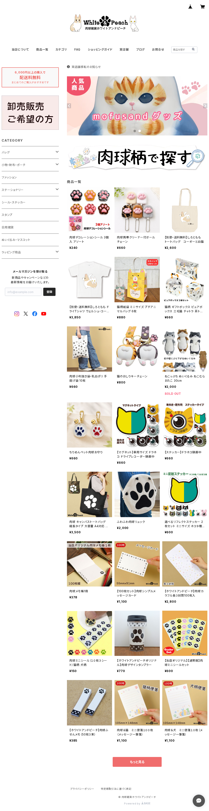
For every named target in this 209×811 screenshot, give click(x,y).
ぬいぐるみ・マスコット (16, 239)
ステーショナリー (12, 190)
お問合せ (158, 49)
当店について (20, 49)
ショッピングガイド (100, 49)
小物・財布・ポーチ (14, 165)
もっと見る (137, 762)
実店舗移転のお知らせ (86, 67)
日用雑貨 (8, 227)
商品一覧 (42, 49)
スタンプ (7, 215)
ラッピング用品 (11, 252)
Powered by (132, 803)
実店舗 (124, 49)
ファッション (9, 177)
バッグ (6, 152)
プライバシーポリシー (82, 788)
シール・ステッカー (14, 202)
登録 (49, 291)
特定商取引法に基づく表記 (116, 788)
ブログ (140, 49)
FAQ (77, 49)
